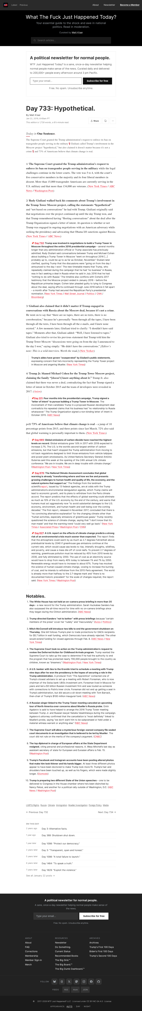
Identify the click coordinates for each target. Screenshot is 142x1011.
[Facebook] (91, 982)
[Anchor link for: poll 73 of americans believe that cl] (24, 424)
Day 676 (39, 473)
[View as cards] (105, 121)
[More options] (113, 121)
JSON (85, 990)
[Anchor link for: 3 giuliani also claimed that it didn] (24, 306)
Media (106, 805)
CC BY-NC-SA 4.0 (95, 1001)
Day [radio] (78, 1006)
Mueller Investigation (78, 805)
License (107, 1001)
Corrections (31, 951)
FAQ (27, 947)
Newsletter (109, 5)
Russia (43, 805)
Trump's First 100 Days (101, 947)
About (95, 5)
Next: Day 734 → (107, 812)
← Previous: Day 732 (37, 812)
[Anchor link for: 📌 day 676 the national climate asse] (30, 473)
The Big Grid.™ (62, 960)
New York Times (97, 186)
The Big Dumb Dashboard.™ (69, 968)
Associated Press (49, 527)
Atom (75, 990)
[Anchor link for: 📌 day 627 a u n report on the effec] (30, 533)
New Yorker (87, 351)
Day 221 (38, 398)
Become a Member (130, 5)
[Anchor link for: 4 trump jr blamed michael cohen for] (24, 373)
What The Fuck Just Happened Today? (71, 17)
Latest (14, 5)
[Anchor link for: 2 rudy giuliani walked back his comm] (24, 200)
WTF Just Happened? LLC (59, 1001)
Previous (24, 5)
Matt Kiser (77, 32)
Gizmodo (43, 773)
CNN (99, 293)
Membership (31, 955)
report (44, 486)
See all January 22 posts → (40, 875)
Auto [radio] (69, 1006)
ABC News (54, 236)
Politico (90, 293)
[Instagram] (84, 982)
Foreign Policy (95, 805)
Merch (28, 964)
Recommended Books (66, 955)
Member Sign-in (33, 960)
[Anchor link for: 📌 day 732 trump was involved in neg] (30, 243)
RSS (66, 990)
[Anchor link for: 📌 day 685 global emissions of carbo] (30, 440)
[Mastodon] (76, 982)
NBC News (81, 723)
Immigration (61, 805)
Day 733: (60, 108)
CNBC (97, 736)
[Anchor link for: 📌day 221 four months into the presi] (30, 398)
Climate (51, 805)
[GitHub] (99, 982)
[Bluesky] (54, 982)
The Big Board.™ (63, 964)
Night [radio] (87, 1006)
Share (96, 121)
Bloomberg (37, 297)
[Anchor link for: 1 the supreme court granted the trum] (24, 164)
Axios (37, 391)
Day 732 (39, 243)
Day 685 (39, 439)
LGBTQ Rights (32, 805)
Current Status (62, 951)
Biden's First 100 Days (101, 951)
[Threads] (62, 982)
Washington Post (43, 190)
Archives (94, 942)
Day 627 (39, 533)
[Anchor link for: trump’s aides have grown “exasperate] (30, 357)
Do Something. (63, 947)
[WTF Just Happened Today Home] (5, 5)
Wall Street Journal (74, 293)
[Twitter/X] (69, 982)
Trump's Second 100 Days (103, 955)
